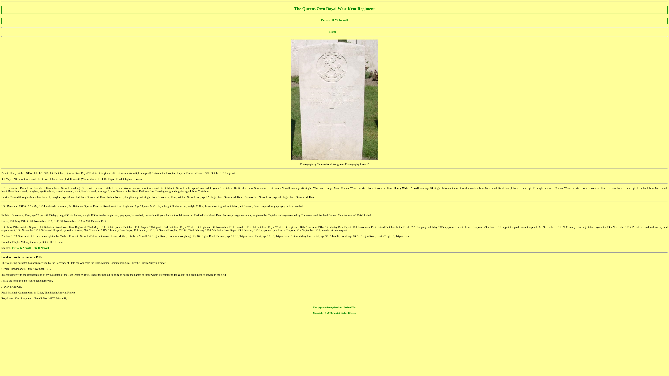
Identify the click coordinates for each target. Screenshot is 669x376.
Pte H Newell (41, 247)
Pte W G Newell (21, 247)
